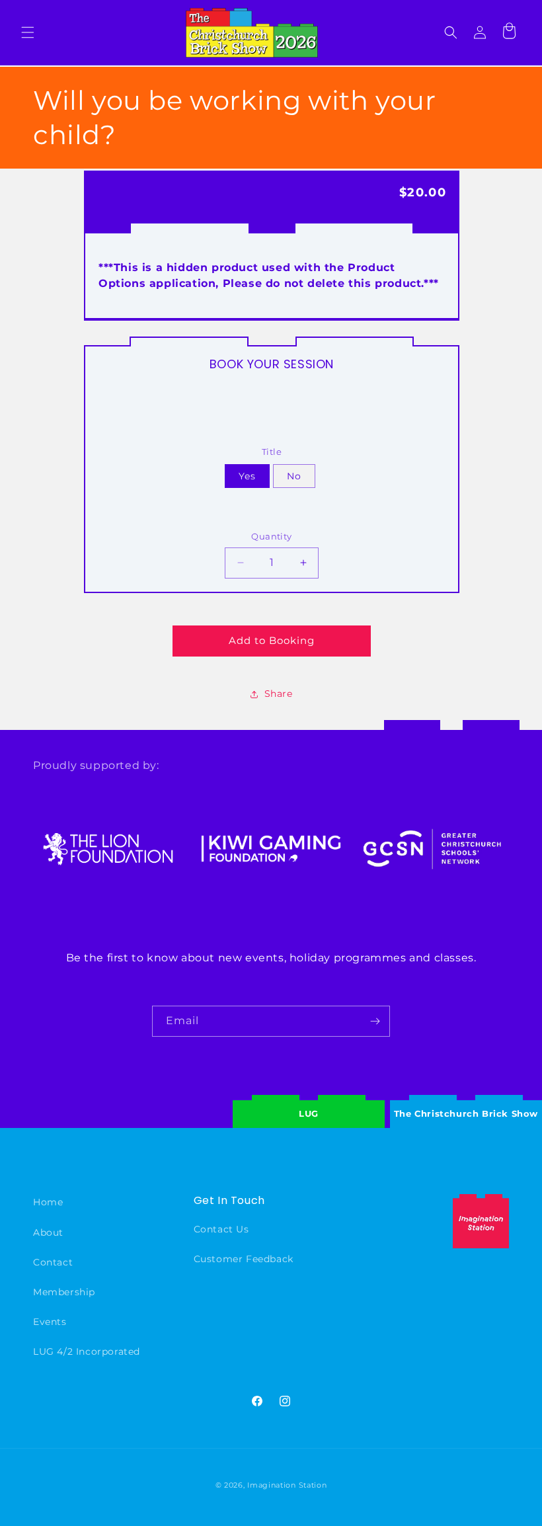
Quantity (271, 536)
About (48, 1232)
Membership (64, 1292)
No (294, 476)
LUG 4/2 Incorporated (86, 1351)
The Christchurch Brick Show (466, 1103)
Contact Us (221, 1229)
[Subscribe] (374, 1021)
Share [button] (278, 694)
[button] (27, 32)
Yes (247, 476)
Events (50, 1322)
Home (48, 1202)
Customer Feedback (243, 1259)
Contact (53, 1262)
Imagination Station (287, 1485)
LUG (309, 1113)
